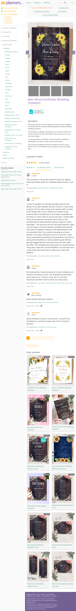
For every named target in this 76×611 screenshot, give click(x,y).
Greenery (8, 96)
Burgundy (8, 108)
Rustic (7, 64)
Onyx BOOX (8, 21)
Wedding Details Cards (12, 118)
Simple (7, 58)
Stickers (62, 11)
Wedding (47, 3)
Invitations (37, 3)
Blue (6, 99)
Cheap (7, 74)
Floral (7, 68)
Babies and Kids (8, 158)
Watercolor (9, 86)
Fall (6, 77)
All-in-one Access (51, 15)
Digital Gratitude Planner (8, 180)
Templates (64, 8)
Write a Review (32, 346)
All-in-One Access (11, 8)
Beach (7, 71)
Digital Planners (42, 11)
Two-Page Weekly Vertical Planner (49, 256)
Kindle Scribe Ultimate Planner (48, 302)
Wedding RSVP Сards (12, 115)
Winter (7, 80)
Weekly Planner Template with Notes (50, 188)
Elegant (7, 61)
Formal (7, 55)
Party (5, 155)
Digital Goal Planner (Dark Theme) (11, 171)
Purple (7, 102)
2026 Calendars (10, 11)
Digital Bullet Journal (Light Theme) (11, 189)
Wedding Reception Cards (13, 121)
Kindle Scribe (9, 23)
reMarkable (8, 17)
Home (29, 3)
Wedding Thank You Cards (13, 135)
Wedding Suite (9, 112)
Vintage (7, 90)
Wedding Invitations (11, 52)
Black (7, 105)
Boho (7, 93)
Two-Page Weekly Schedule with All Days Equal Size (55, 283)
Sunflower (8, 83)
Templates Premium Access (47, 327)
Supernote (8, 19)
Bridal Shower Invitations (13, 143)
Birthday (6, 152)
